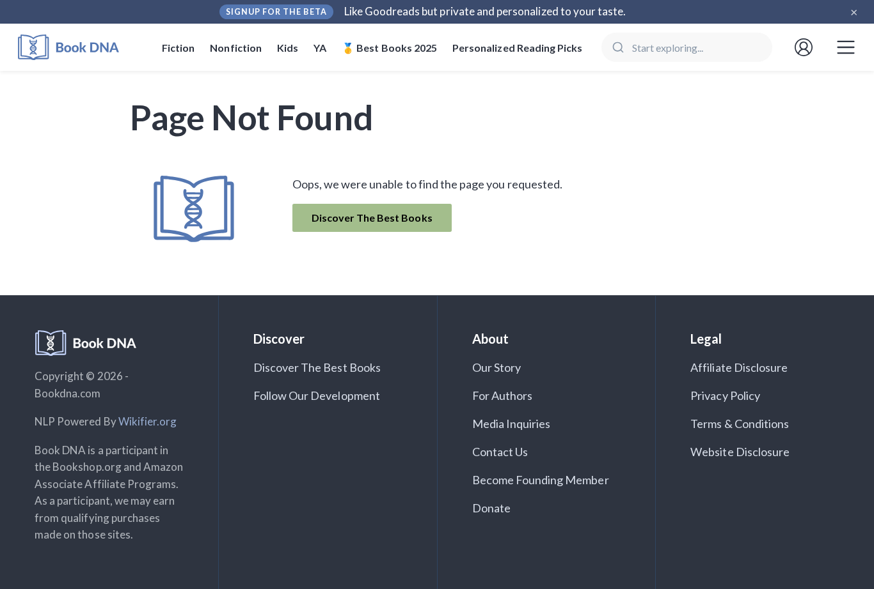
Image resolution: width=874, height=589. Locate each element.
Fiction (178, 48)
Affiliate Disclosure (739, 367)
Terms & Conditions (739, 424)
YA (320, 48)
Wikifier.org (147, 421)
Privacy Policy (725, 395)
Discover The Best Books (372, 217)
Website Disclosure (740, 452)
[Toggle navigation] (846, 47)
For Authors (502, 395)
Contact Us (500, 452)
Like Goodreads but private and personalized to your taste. (485, 11)
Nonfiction (236, 48)
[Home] (77, 47)
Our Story (496, 367)
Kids (287, 48)
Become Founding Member (540, 480)
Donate (491, 508)
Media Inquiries (511, 424)
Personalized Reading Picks (517, 48)
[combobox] (686, 47)
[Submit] (617, 47)
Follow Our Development (316, 395)
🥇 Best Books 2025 (389, 48)
